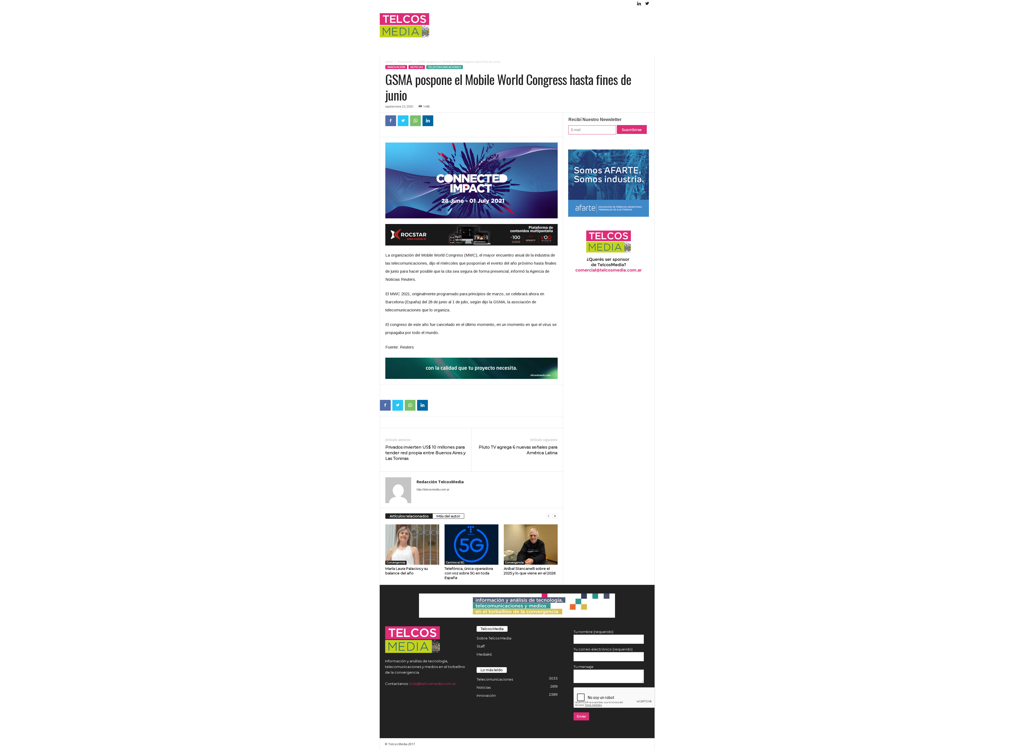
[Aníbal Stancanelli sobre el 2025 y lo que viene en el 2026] (531, 544)
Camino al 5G (455, 562)
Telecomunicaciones (444, 67)
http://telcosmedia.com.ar (433, 489)
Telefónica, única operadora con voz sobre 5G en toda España (469, 573)
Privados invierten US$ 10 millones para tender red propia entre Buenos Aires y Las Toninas (425, 453)
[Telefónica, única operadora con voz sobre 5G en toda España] (471, 544)
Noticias (416, 67)
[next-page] (555, 516)
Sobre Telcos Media (494, 638)
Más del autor (448, 516)
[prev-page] (548, 516)
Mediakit (484, 654)
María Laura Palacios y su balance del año (406, 570)
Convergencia (396, 562)
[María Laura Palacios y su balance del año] (412, 544)
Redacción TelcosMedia (440, 481)
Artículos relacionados (409, 516)
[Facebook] (390, 120)
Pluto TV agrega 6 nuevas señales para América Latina (518, 450)
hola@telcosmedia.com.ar (432, 683)
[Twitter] (647, 4)
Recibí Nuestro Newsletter (594, 119)
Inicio (389, 61)
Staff (481, 646)
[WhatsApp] (415, 120)
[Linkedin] (639, 4)
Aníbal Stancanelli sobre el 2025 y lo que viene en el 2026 (530, 570)
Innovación (405, 61)
